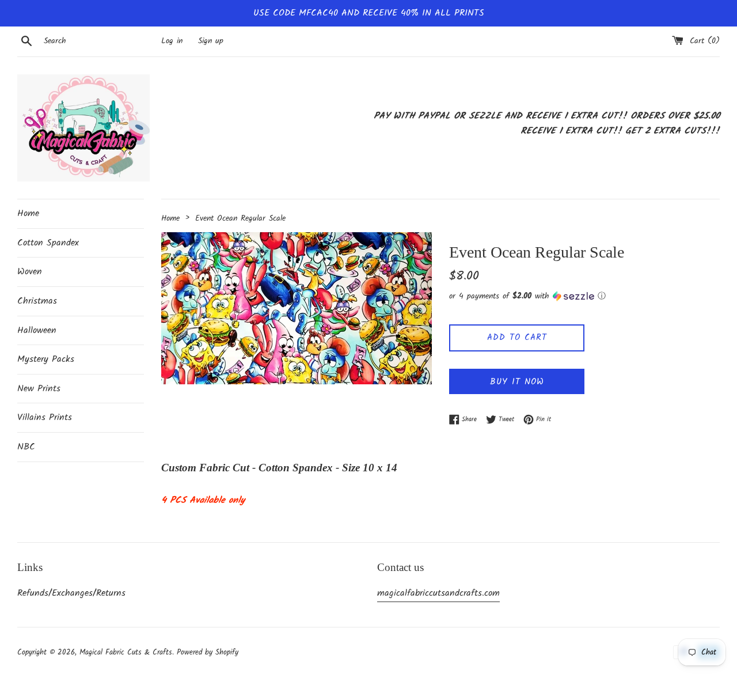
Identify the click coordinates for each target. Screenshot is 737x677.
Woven (29, 271)
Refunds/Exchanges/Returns (71, 593)
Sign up (210, 41)
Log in (172, 41)
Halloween (36, 330)
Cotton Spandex (48, 243)
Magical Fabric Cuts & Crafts (125, 652)
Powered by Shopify (207, 652)
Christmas (37, 301)
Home (28, 213)
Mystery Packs (45, 359)
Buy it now (517, 382)
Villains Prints (44, 417)
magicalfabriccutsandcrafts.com (438, 593)
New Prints (38, 388)
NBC (26, 447)
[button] (584, 296)
